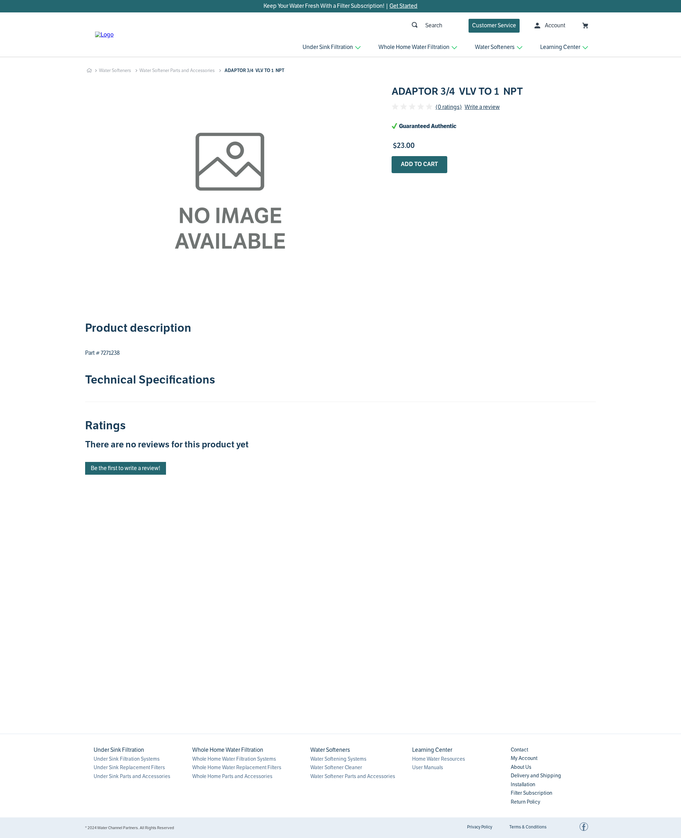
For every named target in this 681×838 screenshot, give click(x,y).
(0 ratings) (449, 107)
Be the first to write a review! (125, 468)
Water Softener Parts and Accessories (177, 70)
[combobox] (324, 25)
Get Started (403, 6)
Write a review (482, 107)
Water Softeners (115, 70)
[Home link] (89, 70)
